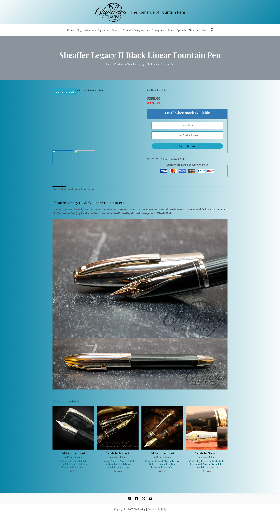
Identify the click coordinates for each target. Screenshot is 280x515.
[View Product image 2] (85, 153)
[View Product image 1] (62, 157)
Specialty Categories (134, 30)
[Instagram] (129, 498)
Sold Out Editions (178, 159)
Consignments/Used (163, 30)
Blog (79, 30)
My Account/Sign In (95, 30)
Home (70, 30)
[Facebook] (136, 498)
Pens (114, 30)
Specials (181, 30)
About (192, 30)
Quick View (73, 446)
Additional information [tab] (81, 189)
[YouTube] (150, 498)
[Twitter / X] (143, 498)
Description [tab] (59, 189)
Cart (204, 30)
